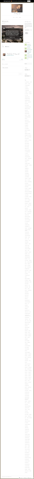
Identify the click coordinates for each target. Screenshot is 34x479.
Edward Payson (27, 198)
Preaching (30, 367)
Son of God (26, 419)
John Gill (26, 298)
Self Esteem (26, 414)
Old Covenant (27, 347)
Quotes (26, 382)
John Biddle (29, 290)
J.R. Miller (26, 273)
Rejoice (26, 387)
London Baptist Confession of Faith (28, 315)
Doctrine (26, 188)
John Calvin (26, 295)
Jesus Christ (26, 283)
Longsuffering (27, 317)
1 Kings (26, 83)
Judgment (26, 305)
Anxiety (26, 118)
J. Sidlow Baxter (27, 275)
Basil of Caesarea (27, 130)
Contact (17, 17)
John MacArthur (27, 300)
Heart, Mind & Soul (29, 49)
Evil (25, 206)
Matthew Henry (27, 327)
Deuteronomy (29, 181)
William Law (26, 462)
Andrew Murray (27, 113)
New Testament (27, 340)
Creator (30, 178)
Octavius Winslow (27, 345)
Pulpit (26, 380)
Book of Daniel (27, 143)
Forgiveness (29, 213)
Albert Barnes (27, 105)
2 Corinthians (27, 90)
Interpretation (27, 268)
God (28, 238)
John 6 (26, 288)
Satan (26, 409)
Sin (25, 417)
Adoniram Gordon (27, 98)
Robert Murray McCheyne (27, 399)
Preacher (26, 367)
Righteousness (27, 395)
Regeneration (27, 385)
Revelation (26, 390)
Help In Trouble (3, 59)
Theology (26, 432)
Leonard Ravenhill (27, 313)
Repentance (29, 387)
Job (29, 285)
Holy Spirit (26, 260)
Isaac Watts (26, 270)
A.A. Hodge (26, 93)
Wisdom (26, 469)
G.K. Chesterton (27, 221)
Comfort (26, 166)
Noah (25, 342)
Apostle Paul (27, 120)
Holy (29, 258)
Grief (28, 250)
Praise (26, 365)
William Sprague (27, 464)
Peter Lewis (29, 357)
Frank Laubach (27, 218)
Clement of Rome (27, 163)
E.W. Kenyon (26, 196)
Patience (29, 355)
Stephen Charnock (27, 424)
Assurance (26, 123)
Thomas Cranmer (27, 439)
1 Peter (29, 83)
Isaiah (30, 270)
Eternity (30, 203)
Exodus (28, 206)
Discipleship (26, 186)
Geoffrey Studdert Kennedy (27, 230)
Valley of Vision (27, 449)
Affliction (26, 103)
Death (26, 181)
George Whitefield (27, 235)
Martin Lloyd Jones (27, 322)
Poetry (26, 362)
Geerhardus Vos (27, 226)
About (14, 17)
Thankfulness (27, 429)
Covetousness (27, 176)
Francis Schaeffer (27, 216)
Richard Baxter (27, 392)
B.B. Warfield (27, 128)
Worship (26, 472)
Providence (30, 370)
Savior (29, 409)
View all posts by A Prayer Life (10, 55)
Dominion (30, 188)
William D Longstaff (28, 457)
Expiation (26, 208)
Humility (29, 263)
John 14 (26, 290)
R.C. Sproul (29, 382)
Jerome (30, 280)
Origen (26, 350)
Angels (26, 115)
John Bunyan (27, 293)
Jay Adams (26, 280)
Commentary (26, 168)
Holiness (26, 258)
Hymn (25, 265)
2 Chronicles (27, 88)
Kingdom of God (27, 310)
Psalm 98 (26, 377)
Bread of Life (27, 148)
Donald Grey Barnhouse (28, 191)
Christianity (29, 158)
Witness (29, 469)
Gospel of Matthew (27, 248)
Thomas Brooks (27, 437)
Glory (26, 238)
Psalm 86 (26, 375)
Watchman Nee (27, 452)
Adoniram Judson (27, 100)
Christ (26, 158)
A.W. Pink (30, 93)
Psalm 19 (26, 372)
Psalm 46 (29, 372)
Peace (26, 357)
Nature (29, 337)
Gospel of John (27, 245)
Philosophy (26, 360)
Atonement (26, 125)
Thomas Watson (27, 444)
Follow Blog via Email (28, 21)
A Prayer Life (17, 13)
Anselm (29, 115)
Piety (30, 360)
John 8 (29, 288)
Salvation (26, 404)
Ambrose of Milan (27, 108)
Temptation (26, 427)
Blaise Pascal (27, 138)
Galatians (26, 223)
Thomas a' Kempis (27, 434)
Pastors (26, 355)
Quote (28, 380)
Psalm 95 (29, 375)
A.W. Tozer (26, 95)
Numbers (28, 342)
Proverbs (26, 370)
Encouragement (27, 201)
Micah (29, 332)
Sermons (20, 17)
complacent (26, 171)
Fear (25, 213)
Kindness (26, 308)
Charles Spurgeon (27, 156)
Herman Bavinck (27, 255)
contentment (27, 173)
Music (26, 337)
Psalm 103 (29, 377)
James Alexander (27, 278)
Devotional (26, 183)
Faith (25, 211)
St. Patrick (26, 422)
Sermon (30, 414)
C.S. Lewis (26, 153)
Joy (28, 303)
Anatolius (26, 110)
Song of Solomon (29, 417)
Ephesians (26, 203)
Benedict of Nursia (27, 133)
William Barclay (27, 454)
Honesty (30, 260)
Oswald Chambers (27, 352)
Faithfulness (29, 211)
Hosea (26, 263)
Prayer (29, 365)
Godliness (26, 240)
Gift (28, 1)
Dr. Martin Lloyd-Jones (28, 193)
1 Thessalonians (27, 85)
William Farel (27, 459)
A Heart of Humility (21, 59)
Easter (30, 196)
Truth (28, 447)
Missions (26, 335)
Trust (26, 447)
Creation (26, 178)
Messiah (26, 332)
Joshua (26, 303)
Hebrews (26, 253)
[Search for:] (29, 63)
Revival (30, 390)
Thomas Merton (27, 442)
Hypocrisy (29, 265)
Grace (26, 250)
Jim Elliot (26, 285)
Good (29, 240)
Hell (29, 253)
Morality (29, 335)
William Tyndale (27, 467)
